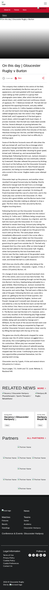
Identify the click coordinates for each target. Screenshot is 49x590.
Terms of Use (8, 555)
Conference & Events (12, 533)
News (4, 15)
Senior (26, 521)
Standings (6, 528)
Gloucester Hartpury (34, 533)
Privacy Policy (8, 558)
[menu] (46, 3)
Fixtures (5, 521)
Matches (6, 517)
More (40, 388)
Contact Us (7, 566)
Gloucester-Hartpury (32, 528)
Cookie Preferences (11, 563)
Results (5, 524)
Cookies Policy (9, 561)
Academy (27, 524)
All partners (35, 438)
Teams (27, 517)
